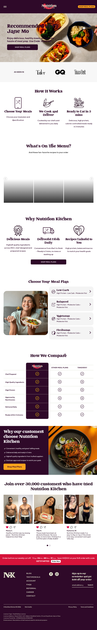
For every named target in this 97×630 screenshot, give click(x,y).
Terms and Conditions (87, 607)
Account (31, 581)
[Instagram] (57, 574)
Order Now (56, 561)
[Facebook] (51, 574)
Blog (29, 573)
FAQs (28, 584)
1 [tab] (47, 545)
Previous (5, 179)
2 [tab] (50, 545)
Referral (31, 588)
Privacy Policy (72, 607)
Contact (30, 596)
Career (30, 592)
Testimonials (33, 577)
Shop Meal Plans (48, 262)
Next (91, 179)
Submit (90, 585)
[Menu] (5, 6)
